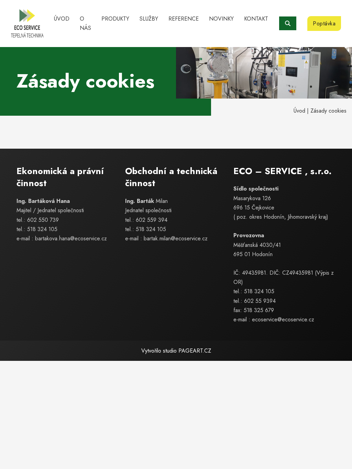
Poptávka (324, 23)
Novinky (221, 19)
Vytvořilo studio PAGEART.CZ (176, 351)
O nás (85, 23)
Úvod (61, 19)
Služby (149, 19)
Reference (183, 19)
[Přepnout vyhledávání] (287, 23)
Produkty (115, 19)
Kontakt (256, 19)
